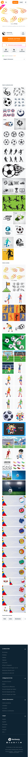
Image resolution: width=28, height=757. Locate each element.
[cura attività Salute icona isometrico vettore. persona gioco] (8, 391)
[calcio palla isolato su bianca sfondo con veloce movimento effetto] (8, 431)
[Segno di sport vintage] (13, 405)
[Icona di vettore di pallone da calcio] (7, 91)
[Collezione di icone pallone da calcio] (13, 171)
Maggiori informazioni (8, 58)
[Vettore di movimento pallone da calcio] (13, 342)
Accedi (21, 2)
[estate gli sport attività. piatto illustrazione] (8, 592)
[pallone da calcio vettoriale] (7, 144)
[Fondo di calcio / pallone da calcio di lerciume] (8, 263)
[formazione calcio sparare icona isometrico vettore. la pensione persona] (8, 508)
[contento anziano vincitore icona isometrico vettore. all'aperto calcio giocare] (8, 496)
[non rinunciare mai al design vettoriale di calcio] (7, 250)
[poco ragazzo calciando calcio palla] (8, 654)
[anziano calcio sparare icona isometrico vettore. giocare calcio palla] (8, 379)
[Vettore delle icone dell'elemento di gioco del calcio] (13, 218)
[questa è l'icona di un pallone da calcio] (8, 288)
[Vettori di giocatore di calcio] (13, 188)
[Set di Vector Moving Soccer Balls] (8, 122)
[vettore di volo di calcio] (8, 276)
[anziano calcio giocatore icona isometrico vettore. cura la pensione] (8, 544)
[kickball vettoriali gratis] (13, 446)
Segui (23, 34)
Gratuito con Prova (14, 39)
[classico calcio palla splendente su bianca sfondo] (8, 580)
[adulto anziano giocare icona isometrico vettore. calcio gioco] (8, 520)
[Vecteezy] (2, 2)
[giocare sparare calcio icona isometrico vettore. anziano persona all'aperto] (8, 532)
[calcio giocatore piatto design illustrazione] (8, 460)
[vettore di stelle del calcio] (8, 311)
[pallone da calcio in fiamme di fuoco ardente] (18, 144)
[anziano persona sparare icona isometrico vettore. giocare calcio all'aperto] (8, 568)
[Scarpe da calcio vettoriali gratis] (9, 665)
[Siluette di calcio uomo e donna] (13, 235)
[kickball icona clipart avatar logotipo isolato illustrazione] (8, 420)
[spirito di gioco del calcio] (8, 323)
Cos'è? (14, 55)
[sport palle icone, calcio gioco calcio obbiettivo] (8, 101)
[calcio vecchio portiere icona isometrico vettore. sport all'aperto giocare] (8, 556)
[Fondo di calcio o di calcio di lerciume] (8, 156)
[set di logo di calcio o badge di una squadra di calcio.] (8, 133)
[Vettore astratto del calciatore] (8, 300)
